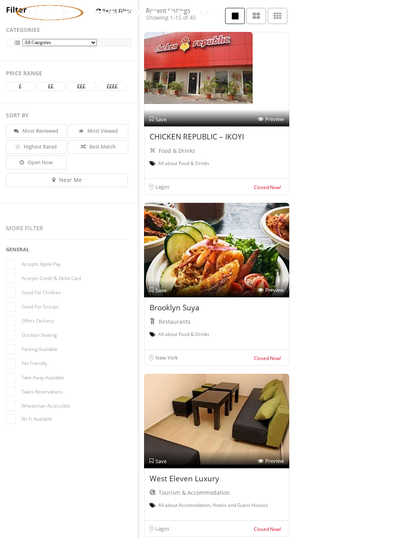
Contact (348, 10)
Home (254, 10)
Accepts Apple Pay (41, 264)
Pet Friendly (34, 363)
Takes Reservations (42, 391)
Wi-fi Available (37, 419)
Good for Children (41, 292)
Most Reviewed (39, 130)
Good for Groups (40, 306)
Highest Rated (39, 146)
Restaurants (174, 321)
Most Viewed (102, 130)
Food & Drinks (177, 150)
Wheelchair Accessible (46, 406)
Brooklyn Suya (175, 307)
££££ (112, 86)
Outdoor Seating (39, 335)
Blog (319, 10)
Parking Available (39, 349)
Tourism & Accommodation (194, 492)
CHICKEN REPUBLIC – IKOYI (197, 137)
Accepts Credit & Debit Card (51, 278)
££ (51, 86)
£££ (81, 86)
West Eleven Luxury (184, 478)
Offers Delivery (38, 320)
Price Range (24, 73)
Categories (23, 30)
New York (166, 357)
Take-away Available (43, 377)
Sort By (17, 115)
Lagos (162, 186)
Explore (285, 10)
